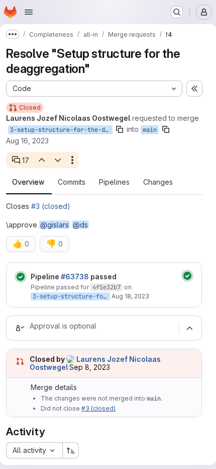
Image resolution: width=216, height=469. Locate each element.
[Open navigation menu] (29, 12)
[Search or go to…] (177, 12)
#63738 (75, 276)
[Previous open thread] (41, 160)
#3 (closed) (50, 206)
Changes (158, 182)
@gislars (54, 224)
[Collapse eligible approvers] (189, 328)
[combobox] (34, 450)
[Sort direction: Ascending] (71, 450)
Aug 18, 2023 (130, 296)
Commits (71, 182)
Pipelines (114, 182)
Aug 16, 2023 (27, 140)
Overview (28, 182)
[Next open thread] (58, 160)
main (150, 130)
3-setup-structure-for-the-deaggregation (61, 130)
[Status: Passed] (21, 277)
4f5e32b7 (106, 287)
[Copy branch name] (120, 129)
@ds (80, 224)
